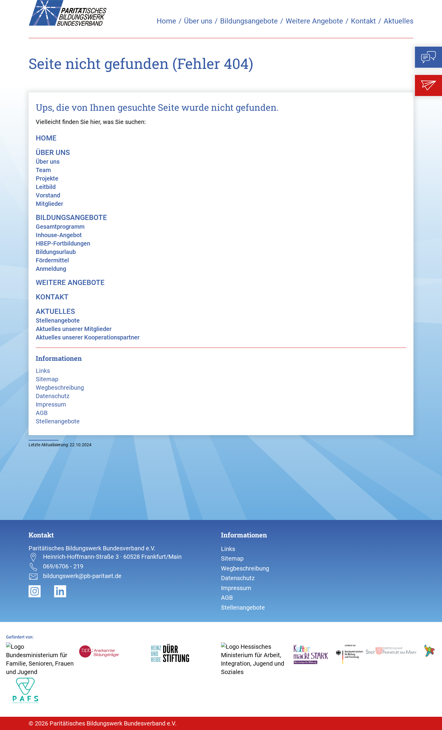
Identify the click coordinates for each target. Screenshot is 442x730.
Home (166, 21)
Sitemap (47, 379)
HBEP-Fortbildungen (63, 243)
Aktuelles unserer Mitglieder (74, 329)
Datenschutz (52, 396)
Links (43, 370)
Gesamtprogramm (60, 226)
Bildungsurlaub (56, 251)
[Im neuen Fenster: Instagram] (41, 590)
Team (43, 170)
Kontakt (363, 21)
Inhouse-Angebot (59, 235)
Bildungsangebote (249, 21)
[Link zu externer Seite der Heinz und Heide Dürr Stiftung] (185, 656)
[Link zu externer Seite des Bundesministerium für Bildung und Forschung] (328, 653)
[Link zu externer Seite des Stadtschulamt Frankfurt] (400, 655)
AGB (42, 412)
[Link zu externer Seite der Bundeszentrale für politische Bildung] (113, 656)
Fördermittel (52, 260)
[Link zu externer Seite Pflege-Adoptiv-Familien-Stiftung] (42, 690)
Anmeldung (51, 268)
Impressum (51, 404)
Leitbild (46, 186)
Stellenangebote (58, 320)
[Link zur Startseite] (68, 13)
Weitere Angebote (314, 21)
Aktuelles (398, 21)
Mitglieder (49, 203)
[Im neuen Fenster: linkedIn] (66, 590)
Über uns (198, 21)
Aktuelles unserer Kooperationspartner (88, 337)
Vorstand (48, 195)
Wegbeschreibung (60, 387)
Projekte (47, 178)
